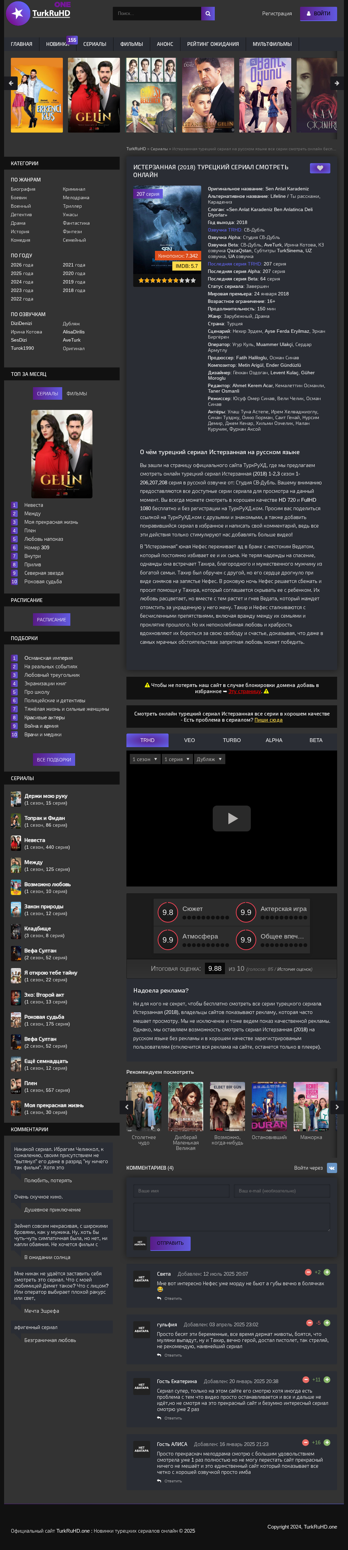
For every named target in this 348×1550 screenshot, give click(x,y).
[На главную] (38, 13)
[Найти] (208, 13)
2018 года (74, 290)
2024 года (22, 282)
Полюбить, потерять (48, 1180)
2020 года (74, 273)
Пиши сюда (269, 720)
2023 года (22, 290)
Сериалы (159, 149)
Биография (23, 189)
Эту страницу (245, 691)
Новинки (57, 44)
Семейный (74, 240)
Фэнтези (72, 231)
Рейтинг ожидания (213, 44)
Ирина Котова (26, 331)
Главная (21, 44)
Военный (21, 206)
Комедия (20, 240)
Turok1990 (22, 348)
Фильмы (131, 44)
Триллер (72, 206)
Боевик (19, 197)
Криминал (74, 189)
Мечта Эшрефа (41, 1311)
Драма (18, 223)
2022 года (22, 299)
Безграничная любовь (50, 1340)
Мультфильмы (272, 44)
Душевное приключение (52, 1209)
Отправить (170, 1243)
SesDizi (19, 340)
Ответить (173, 1298)
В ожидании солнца (47, 1257)
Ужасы (70, 214)
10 (193, 280)
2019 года (74, 282)
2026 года (22, 265)
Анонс (165, 44)
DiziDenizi (21, 323)
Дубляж (71, 323)
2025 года (22, 273)
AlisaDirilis (74, 331)
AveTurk (72, 340)
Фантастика (76, 223)
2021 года (74, 265)
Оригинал (74, 348)
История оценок (294, 969)
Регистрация (277, 13)
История (20, 231)
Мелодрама (76, 197)
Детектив (21, 214)
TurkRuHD (136, 149)
